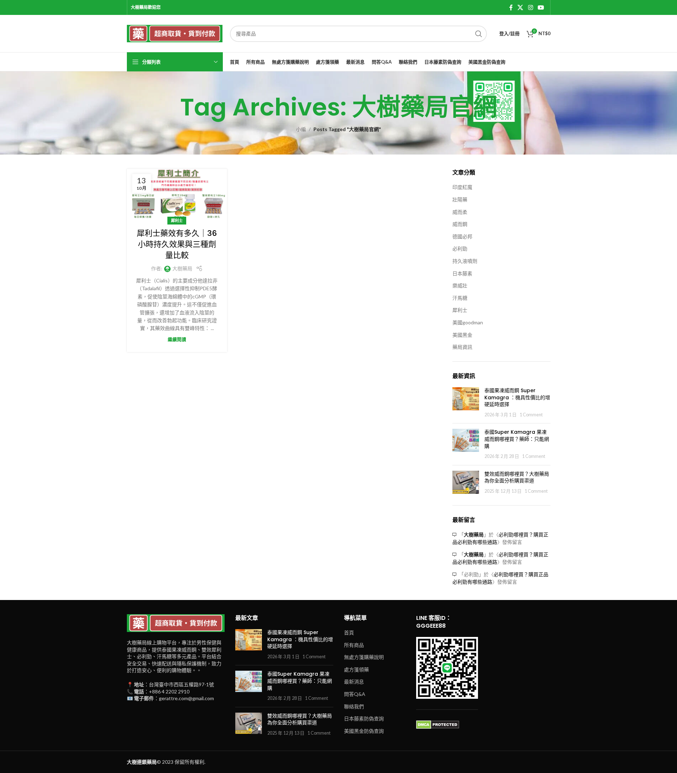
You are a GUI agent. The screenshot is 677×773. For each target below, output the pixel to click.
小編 (301, 129)
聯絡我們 (354, 706)
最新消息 (354, 682)
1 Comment (531, 414)
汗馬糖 (459, 298)
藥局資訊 (462, 347)
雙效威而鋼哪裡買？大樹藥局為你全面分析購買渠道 (516, 477)
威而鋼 (459, 224)
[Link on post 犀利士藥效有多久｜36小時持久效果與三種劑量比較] (177, 195)
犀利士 (177, 220)
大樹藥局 (182, 268)
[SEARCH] (479, 34)
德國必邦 (462, 236)
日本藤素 (462, 273)
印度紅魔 (462, 187)
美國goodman (467, 322)
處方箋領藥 (356, 669)
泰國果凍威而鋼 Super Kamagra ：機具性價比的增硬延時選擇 (517, 397)
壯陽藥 (459, 199)
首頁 (349, 632)
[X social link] (520, 7)
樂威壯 (459, 285)
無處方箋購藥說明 (364, 657)
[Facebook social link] (511, 7)
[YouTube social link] (540, 7)
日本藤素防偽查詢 (364, 718)
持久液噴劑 (464, 261)
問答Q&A (354, 694)
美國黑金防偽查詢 (364, 731)
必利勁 (459, 248)
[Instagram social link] (530, 7)
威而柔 (459, 212)
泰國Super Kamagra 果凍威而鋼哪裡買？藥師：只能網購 (516, 438)
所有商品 (354, 645)
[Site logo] (175, 33)
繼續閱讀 (177, 339)
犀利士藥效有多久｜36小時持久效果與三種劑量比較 (177, 244)
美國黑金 (462, 335)
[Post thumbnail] (465, 402)
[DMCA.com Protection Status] (437, 724)
